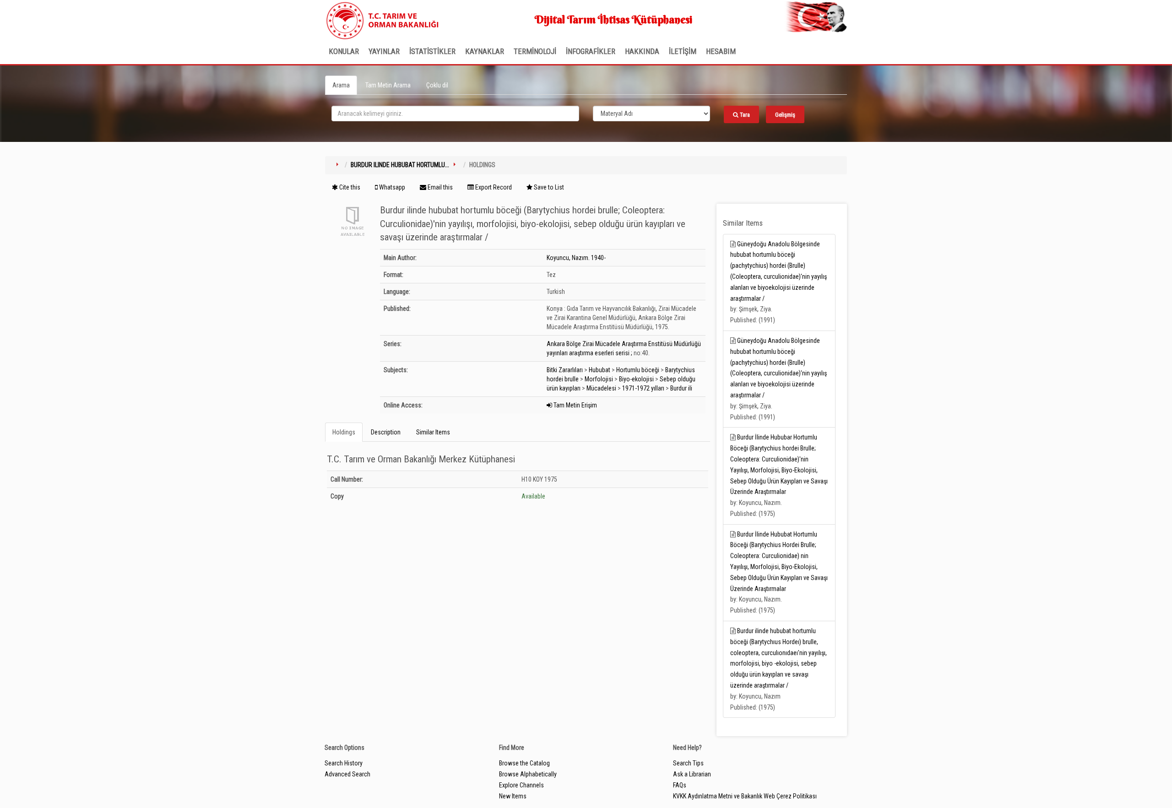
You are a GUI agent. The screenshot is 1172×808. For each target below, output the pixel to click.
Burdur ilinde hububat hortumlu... (400, 164)
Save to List (548, 187)
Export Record (493, 187)
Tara (744, 114)
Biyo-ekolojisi (636, 379)
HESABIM (721, 51)
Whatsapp (391, 187)
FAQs (679, 785)
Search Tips (688, 763)
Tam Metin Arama (388, 85)
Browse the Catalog (524, 763)
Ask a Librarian (692, 774)
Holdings (343, 432)
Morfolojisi (599, 379)
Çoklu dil (437, 85)
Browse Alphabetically (528, 774)
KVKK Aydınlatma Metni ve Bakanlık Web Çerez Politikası (745, 796)
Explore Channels (521, 785)
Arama (341, 85)
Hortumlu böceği (637, 370)
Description (386, 432)
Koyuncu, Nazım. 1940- (576, 257)
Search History (344, 763)
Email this (439, 187)
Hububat (599, 370)
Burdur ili (681, 388)
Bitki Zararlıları (565, 370)
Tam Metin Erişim (574, 405)
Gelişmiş (785, 114)
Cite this (349, 187)
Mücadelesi (601, 388)
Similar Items (433, 432)
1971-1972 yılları (643, 388)
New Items (512, 796)
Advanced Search (347, 774)
